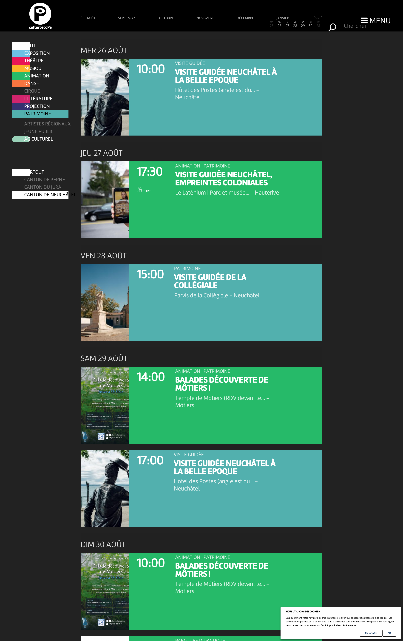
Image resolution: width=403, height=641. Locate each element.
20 (233, 24)
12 (170, 24)
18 (217, 24)
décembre (246, 18)
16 (201, 24)
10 (154, 24)
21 (240, 24)
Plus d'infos (371, 633)
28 (295, 24)
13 (178, 24)
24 (264, 24)
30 (310, 24)
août (91, 18)
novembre (205, 18)
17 (209, 24)
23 (256, 24)
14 (185, 24)
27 (287, 24)
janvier (283, 18)
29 (303, 24)
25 (271, 24)
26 (279, 24)
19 (225, 24)
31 (318, 24)
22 (248, 24)
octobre (167, 18)
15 (193, 24)
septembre (127, 18)
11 (162, 24)
